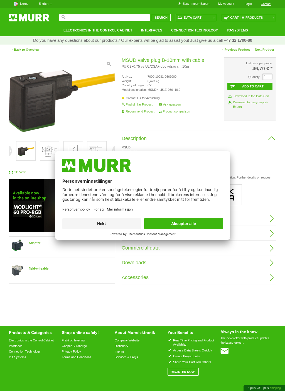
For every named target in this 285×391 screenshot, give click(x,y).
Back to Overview (26, 49)
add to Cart (253, 86)
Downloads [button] (134, 262)
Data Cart (199, 17)
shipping (275, 388)
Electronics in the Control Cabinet (97, 30)
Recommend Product (140, 111)
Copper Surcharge (74, 346)
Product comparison (176, 111)
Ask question (172, 104)
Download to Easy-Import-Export (250, 104)
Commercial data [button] (140, 248)
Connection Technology (194, 30)
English (44, 3)
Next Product (265, 49)
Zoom (108, 64)
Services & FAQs (126, 357)
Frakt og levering (73, 340)
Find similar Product (139, 104)
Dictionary (121, 346)
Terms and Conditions (76, 357)
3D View (20, 172)
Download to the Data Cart (251, 96)
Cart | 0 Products (252, 17)
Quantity (254, 77)
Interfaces (151, 30)
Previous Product (236, 49)
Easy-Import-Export (196, 3)
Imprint (119, 351)
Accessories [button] (135, 277)
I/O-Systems (237, 30)
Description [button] (134, 138)
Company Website (127, 340)
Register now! (183, 371)
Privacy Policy (71, 351)
